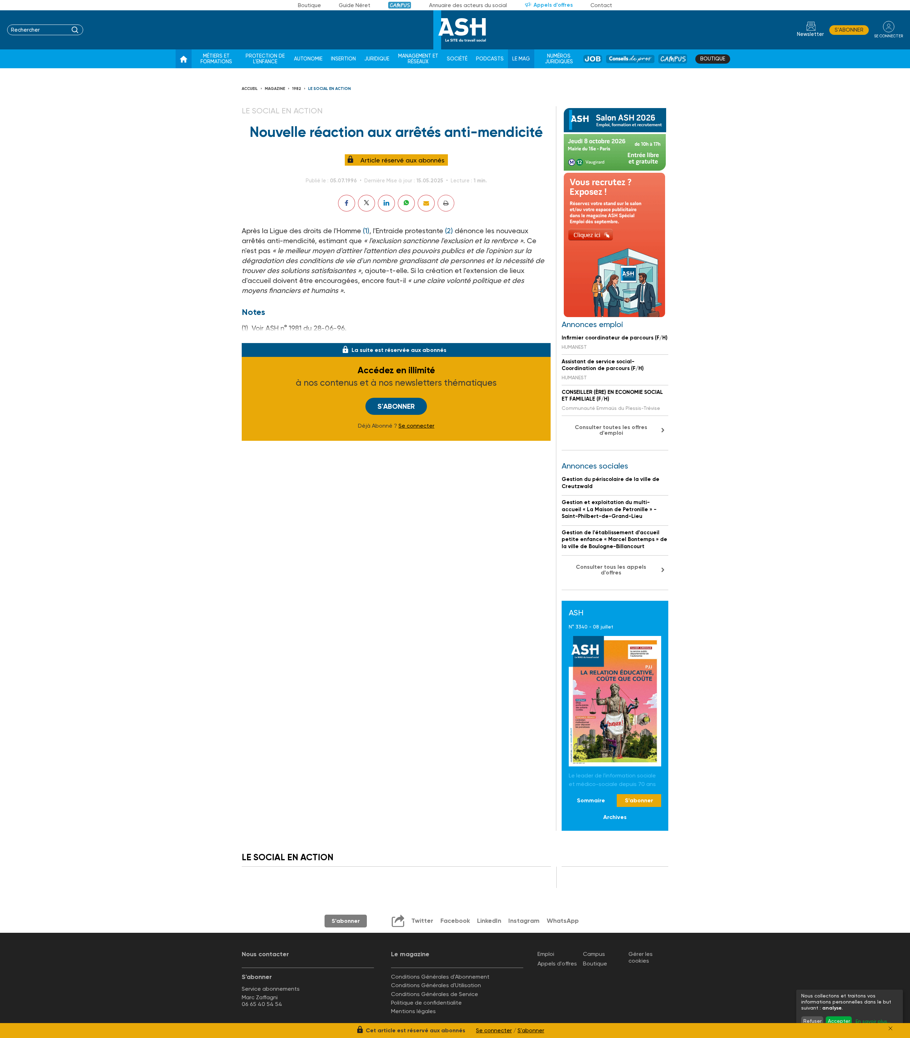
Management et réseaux (418, 59)
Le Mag (521, 59)
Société (457, 59)
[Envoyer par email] (426, 203)
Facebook (455, 921)
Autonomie (308, 59)
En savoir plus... (873, 1021)
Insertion (343, 59)
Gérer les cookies (640, 957)
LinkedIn (489, 921)
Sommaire (591, 800)
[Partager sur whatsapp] (406, 203)
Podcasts (490, 59)
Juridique (376, 59)
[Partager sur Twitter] (366, 203)
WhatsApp (563, 921)
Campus (400, 5)
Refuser (812, 1021)
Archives (615, 817)
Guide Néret (354, 5)
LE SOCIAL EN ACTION (329, 88)
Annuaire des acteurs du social (468, 5)
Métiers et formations (216, 59)
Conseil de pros (630, 59)
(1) (366, 230)
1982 (296, 88)
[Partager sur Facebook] (346, 203)
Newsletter (810, 34)
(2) (449, 230)
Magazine (275, 88)
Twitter (422, 921)
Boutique (309, 5)
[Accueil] (183, 59)
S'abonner (849, 30)
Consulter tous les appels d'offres (611, 569)
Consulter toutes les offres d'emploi (611, 430)
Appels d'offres (553, 5)
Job (593, 59)
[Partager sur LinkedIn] (386, 203)
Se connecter (416, 426)
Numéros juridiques (559, 59)
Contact (601, 5)
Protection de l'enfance (265, 59)
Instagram (524, 921)
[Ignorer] (890, 1028)
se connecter (888, 36)
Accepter (839, 1021)
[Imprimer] (446, 203)
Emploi (545, 954)
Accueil (250, 88)
